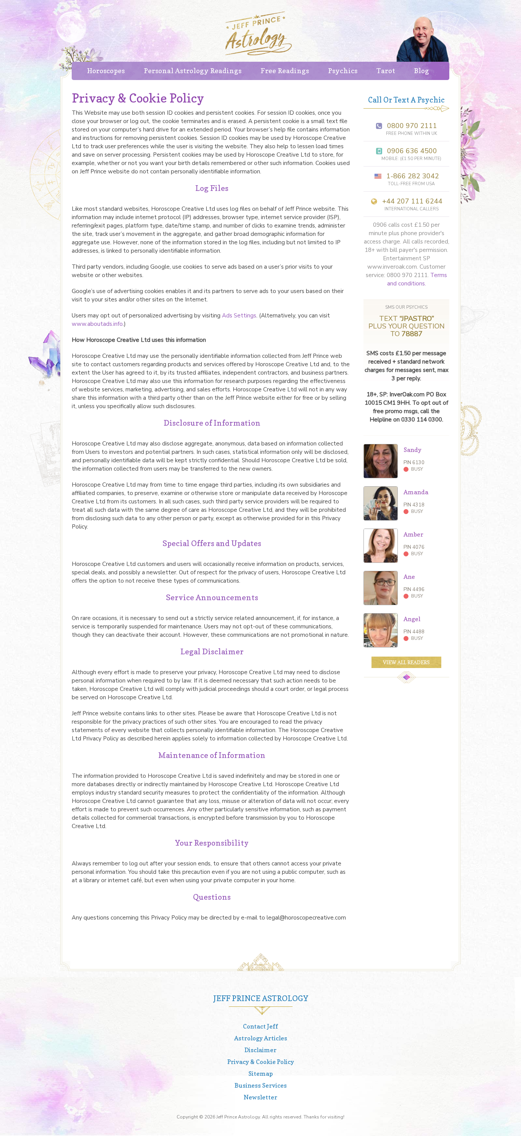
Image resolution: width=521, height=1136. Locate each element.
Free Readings (284, 71)
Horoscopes (106, 71)
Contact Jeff (260, 1026)
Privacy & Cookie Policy (260, 1062)
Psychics (342, 71)
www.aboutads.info (97, 324)
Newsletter (260, 1097)
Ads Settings (239, 315)
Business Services (261, 1085)
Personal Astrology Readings (192, 71)
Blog (421, 71)
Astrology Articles (260, 1038)
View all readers (406, 662)
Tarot (385, 71)
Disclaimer (260, 1050)
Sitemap (260, 1073)
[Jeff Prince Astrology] (258, 33)
